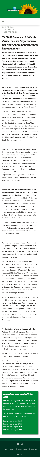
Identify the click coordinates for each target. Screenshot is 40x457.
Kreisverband (7, 29)
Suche (25, 449)
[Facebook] (18, 443)
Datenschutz (20, 454)
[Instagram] (22, 443)
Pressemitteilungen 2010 (12, 427)
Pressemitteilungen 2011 (12, 424)
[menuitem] (5, 449)
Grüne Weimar (7, 27)
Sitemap (19, 449)
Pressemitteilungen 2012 (12, 421)
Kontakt (11, 449)
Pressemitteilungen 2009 (12, 429)
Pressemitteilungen (9, 32)
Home (5, 449)
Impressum (33, 449)
